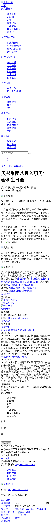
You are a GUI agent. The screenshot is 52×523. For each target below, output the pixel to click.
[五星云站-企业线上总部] (19, 513)
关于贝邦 (5, 113)
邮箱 (23, 515)
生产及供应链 (8, 37)
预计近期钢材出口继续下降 (22, 287)
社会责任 (5, 96)
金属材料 (5, 503)
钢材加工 (5, 509)
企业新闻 (18, 165)
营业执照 (41, 509)
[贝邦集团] (7, 2)
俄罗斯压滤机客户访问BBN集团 (17, 330)
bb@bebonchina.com (18, 318)
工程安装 (5, 506)
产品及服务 (7, 8)
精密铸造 (5, 521)
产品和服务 (11, 284)
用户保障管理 (8, 57)
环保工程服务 (8, 512)
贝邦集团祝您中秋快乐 (20, 290)
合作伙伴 (5, 83)
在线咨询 (25, 512)
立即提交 (6, 443)
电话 (4, 428)
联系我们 (5, 136)
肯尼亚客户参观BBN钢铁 (14, 357)
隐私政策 (19, 509)
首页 (3, 5)
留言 (3, 434)
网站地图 (30, 509)
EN (8, 160)
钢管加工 (5, 515)
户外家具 (5, 518)
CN (8, 158)
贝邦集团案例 (26, 284)
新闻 (10, 165)
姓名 (3, 421)
